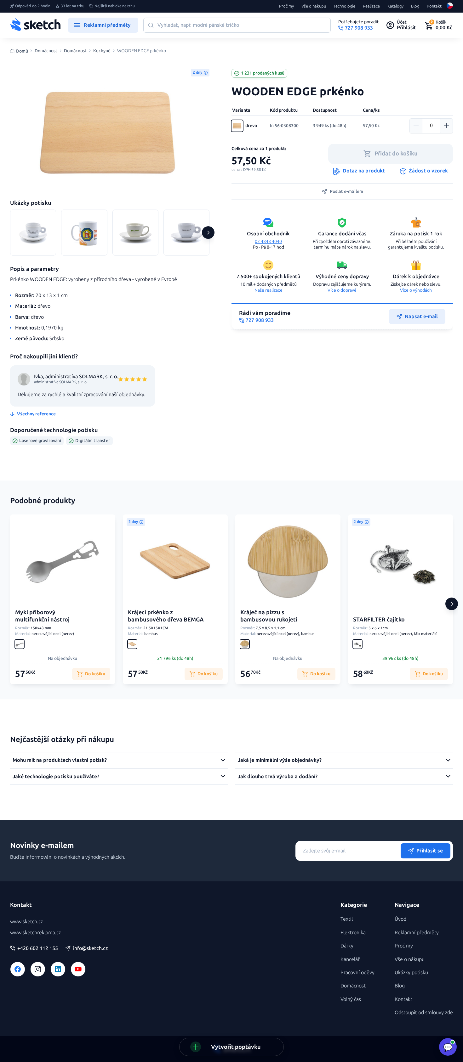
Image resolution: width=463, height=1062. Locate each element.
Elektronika (353, 933)
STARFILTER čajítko (379, 619)
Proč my (286, 6)
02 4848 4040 (268, 241)
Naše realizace (268, 290)
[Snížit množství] (416, 126)
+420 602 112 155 (37, 948)
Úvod (400, 919)
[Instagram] (37, 969)
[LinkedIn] (58, 969)
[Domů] (35, 25)
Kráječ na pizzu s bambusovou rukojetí (268, 616)
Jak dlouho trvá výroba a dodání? (277, 776)
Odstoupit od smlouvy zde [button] (424, 1012)
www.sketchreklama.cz (35, 933)
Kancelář (350, 959)
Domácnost (46, 50)
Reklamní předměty (417, 933)
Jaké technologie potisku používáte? (56, 776)
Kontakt (434, 6)
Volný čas (350, 999)
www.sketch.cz (26, 921)
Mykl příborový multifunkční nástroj (42, 616)
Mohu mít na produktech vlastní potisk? (60, 760)
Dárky (346, 946)
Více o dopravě (342, 290)
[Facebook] (17, 969)
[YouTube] (78, 969)
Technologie (344, 6)
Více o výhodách (416, 290)
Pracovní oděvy (357, 972)
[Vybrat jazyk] (450, 6)
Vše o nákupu (313, 6)
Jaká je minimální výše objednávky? (280, 760)
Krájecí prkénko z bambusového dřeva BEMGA (166, 616)
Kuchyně (102, 50)
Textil (346, 919)
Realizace (371, 6)
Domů (22, 51)
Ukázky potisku (411, 972)
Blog (415, 6)
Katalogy (395, 6)
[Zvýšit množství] (446, 126)
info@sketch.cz (90, 948)
